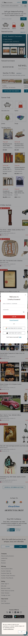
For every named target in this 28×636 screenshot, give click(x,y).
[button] (23, 312)
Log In (14, 316)
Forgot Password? (14, 320)
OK (21, 631)
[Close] (25, 295)
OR (14, 323)
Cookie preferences (8, 629)
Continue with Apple (15, 333)
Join (20, 337)
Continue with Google (15, 328)
